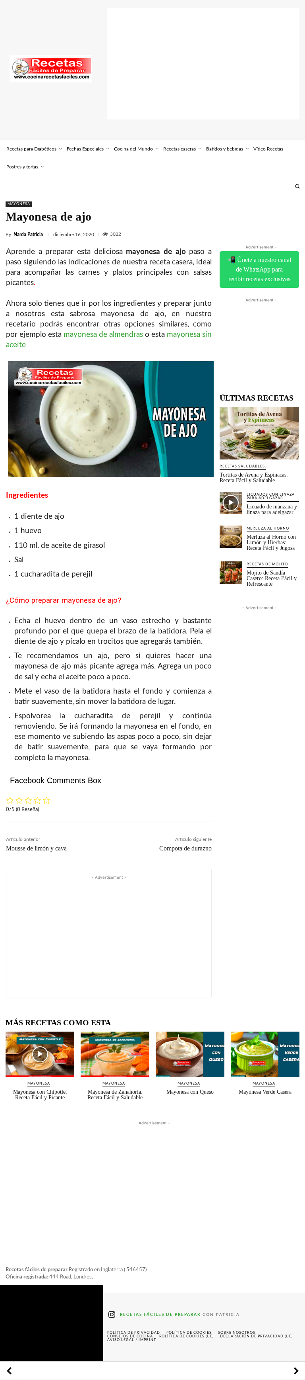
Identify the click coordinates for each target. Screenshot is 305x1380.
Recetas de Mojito (267, 564)
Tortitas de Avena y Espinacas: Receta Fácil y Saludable (254, 477)
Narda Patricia (28, 234)
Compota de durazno (185, 848)
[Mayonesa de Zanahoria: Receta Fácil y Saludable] (115, 1054)
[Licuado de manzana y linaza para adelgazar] (231, 503)
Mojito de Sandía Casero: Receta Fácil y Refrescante (272, 578)
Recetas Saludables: (243, 466)
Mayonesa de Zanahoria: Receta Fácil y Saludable (115, 1094)
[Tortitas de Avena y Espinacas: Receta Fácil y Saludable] (259, 433)
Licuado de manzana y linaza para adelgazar (272, 509)
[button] (297, 186)
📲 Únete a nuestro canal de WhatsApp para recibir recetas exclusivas (259, 269)
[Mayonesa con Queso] (190, 1054)
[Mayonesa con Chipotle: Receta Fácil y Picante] (40, 1054)
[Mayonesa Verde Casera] (265, 1054)
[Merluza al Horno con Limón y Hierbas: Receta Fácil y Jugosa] (231, 537)
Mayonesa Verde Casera (265, 1092)
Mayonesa (19, 204)
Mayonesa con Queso (190, 1092)
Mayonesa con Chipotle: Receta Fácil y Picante (40, 1094)
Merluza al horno (268, 528)
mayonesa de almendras (103, 334)
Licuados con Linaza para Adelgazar (271, 496)
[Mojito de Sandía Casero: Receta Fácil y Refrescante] (231, 572)
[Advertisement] (203, 63)
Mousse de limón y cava (36, 848)
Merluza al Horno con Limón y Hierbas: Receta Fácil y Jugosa (271, 542)
